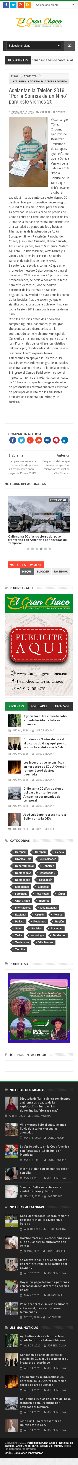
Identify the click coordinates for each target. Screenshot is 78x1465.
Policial (58, 914)
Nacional (20, 914)
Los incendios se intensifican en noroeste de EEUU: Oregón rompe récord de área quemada (44, 768)
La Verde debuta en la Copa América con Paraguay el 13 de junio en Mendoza (44, 1150)
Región (59, 921)
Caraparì (40, 852)
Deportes (48, 866)
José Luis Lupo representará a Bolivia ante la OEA (44, 816)
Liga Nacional (48, 907)
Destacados (22, 879)
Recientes (30, 76)
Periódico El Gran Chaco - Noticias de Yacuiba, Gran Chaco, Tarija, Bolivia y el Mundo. (39, 1444)
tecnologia (37, 935)
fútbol (61, 893)
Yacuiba (20, 949)
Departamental (24, 866)
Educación (45, 879)
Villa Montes (45, 942)
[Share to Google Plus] (22, 529)
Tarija (18, 935)
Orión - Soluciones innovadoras (24, 1453)
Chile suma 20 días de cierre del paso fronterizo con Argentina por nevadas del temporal (38, 540)
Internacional (58, 500)
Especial (43, 886)
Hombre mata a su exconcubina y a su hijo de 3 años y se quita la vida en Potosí (45, 1241)
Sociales (36, 928)
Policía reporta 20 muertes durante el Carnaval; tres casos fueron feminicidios (44, 1307)
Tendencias (22, 942)
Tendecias (59, 935)
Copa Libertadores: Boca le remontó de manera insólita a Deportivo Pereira (44, 1219)
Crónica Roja (23, 859)
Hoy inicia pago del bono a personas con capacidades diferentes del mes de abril (44, 1286)
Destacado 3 (47, 872)
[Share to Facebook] (12, 529)
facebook (61, 571)
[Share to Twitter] (17, 529)
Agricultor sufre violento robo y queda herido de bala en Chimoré (45, 720)
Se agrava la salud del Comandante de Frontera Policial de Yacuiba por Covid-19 (43, 1263)
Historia (44, 900)
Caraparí (45, 112)
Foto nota (21, 893)
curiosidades (48, 859)
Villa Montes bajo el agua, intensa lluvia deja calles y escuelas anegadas (43, 1128)
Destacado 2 (23, 872)
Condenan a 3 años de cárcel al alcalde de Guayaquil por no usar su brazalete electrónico (45, 743)
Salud (18, 928)
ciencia (59, 852)
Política (19, 921)
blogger (43, 571)
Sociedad (56, 928)
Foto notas (42, 893)
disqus (27, 571)
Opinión (39, 914)
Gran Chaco (22, 900)
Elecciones (22, 886)
